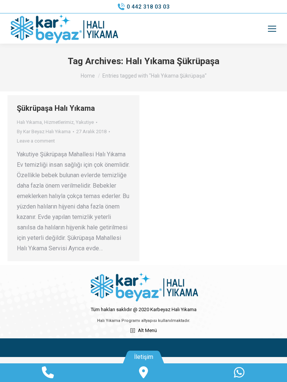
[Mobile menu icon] (272, 28)
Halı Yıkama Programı (118, 320)
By (44, 131)
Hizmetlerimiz (59, 122)
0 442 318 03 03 (148, 6)
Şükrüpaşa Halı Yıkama (56, 108)
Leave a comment (36, 141)
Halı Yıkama (29, 122)
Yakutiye (85, 122)
